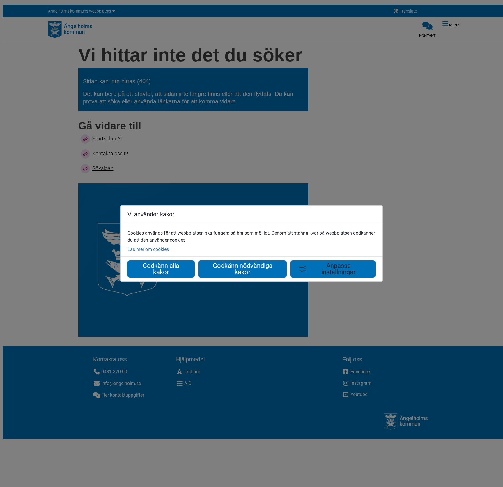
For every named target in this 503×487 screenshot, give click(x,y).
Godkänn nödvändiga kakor (242, 269)
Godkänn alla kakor (161, 269)
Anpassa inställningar (338, 269)
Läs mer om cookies (148, 249)
